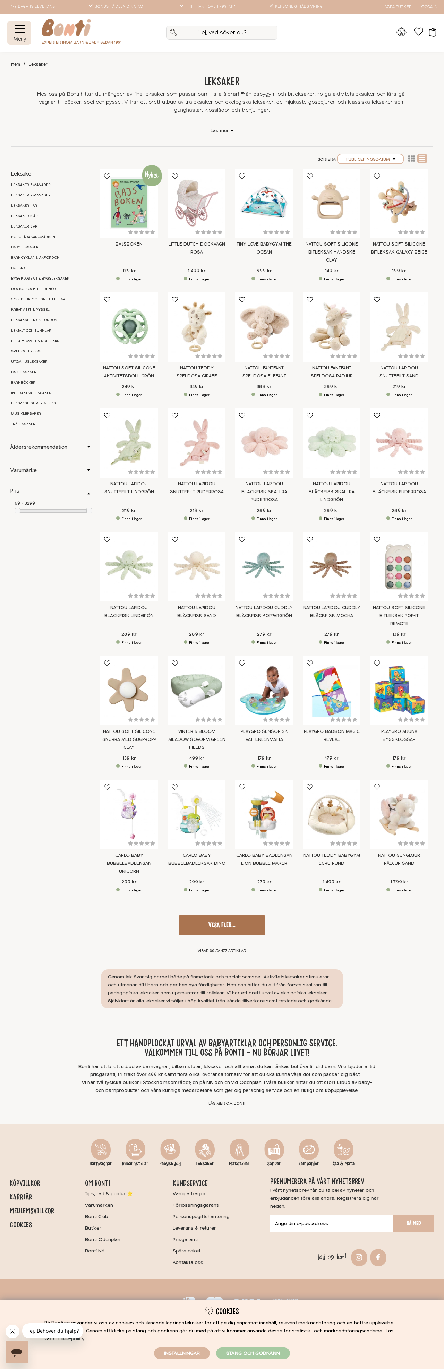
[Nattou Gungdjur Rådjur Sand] (399, 814)
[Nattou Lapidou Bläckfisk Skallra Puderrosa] (264, 443)
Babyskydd (170, 1164)
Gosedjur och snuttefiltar (38, 299)
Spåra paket (186, 1251)
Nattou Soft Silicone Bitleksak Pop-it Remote (399, 615)
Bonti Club (96, 1217)
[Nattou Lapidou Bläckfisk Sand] (197, 566)
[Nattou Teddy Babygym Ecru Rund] (332, 814)
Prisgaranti (185, 1239)
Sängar (274, 1164)
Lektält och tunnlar (31, 330)
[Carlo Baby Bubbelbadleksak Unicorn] (129, 814)
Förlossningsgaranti (196, 1205)
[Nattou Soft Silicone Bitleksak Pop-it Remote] (399, 566)
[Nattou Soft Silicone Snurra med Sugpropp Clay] (129, 690)
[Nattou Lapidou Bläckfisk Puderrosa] (399, 443)
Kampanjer (308, 1164)
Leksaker (38, 64)
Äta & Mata (343, 1164)
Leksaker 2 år (24, 216)
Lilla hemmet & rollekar (35, 341)
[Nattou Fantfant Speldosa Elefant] (264, 327)
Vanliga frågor (189, 1194)
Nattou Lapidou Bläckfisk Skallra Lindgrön (332, 492)
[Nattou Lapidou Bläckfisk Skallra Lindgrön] (332, 443)
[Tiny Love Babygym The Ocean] (264, 203)
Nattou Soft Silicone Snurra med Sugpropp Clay (129, 739)
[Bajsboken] (129, 203)
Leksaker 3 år (24, 226)
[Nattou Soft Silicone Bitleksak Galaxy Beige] (399, 203)
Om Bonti (98, 1183)
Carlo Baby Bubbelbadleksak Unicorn (129, 863)
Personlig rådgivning (299, 7)
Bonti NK (95, 1251)
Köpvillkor (25, 1183)
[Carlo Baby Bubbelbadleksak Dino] (197, 814)
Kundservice (190, 1183)
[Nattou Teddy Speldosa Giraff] (197, 327)
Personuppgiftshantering (201, 1217)
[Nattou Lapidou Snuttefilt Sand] (399, 327)
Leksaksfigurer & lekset (35, 403)
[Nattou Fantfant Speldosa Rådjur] (332, 327)
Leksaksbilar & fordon (34, 320)
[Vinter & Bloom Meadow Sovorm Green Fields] (197, 690)
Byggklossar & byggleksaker (40, 278)
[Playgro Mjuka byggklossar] (399, 690)
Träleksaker (23, 424)
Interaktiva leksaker (31, 393)
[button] (430, 32)
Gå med (414, 1223)
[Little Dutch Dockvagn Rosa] (197, 203)
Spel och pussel (27, 351)
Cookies (21, 1225)
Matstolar (239, 1164)
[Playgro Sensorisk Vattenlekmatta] (264, 690)
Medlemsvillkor (32, 1211)
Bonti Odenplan (102, 1239)
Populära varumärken (33, 237)
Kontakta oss (188, 1262)
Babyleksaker (25, 247)
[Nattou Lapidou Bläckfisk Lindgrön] (129, 566)
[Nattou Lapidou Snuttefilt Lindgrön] (129, 443)
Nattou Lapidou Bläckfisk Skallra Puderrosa (264, 492)
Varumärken (99, 1205)
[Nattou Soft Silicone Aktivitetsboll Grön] (129, 327)
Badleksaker (23, 372)
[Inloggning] (401, 32)
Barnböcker (23, 382)
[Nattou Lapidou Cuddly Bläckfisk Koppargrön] (264, 566)
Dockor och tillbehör (33, 289)
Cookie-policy (68, 1339)
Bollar (18, 268)
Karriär (21, 1197)
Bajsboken (129, 244)
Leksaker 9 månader (31, 195)
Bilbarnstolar (135, 1164)
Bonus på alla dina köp (120, 7)
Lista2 (411, 158)
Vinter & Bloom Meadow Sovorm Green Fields (196, 739)
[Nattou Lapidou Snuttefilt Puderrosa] (197, 443)
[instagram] (358, 1257)
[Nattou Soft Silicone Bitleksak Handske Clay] (332, 203)
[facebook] (377, 1257)
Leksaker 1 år (24, 206)
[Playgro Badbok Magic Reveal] (332, 690)
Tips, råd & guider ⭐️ (109, 1194)
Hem (15, 64)
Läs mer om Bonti (226, 1103)
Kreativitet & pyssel (30, 310)
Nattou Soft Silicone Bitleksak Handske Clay (332, 252)
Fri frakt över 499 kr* (211, 7)
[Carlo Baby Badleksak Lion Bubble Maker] (264, 814)
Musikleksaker (26, 414)
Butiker (93, 1228)
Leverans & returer (194, 1228)
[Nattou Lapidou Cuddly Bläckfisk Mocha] (332, 566)
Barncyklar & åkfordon (35, 258)
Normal (422, 158)
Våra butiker (398, 7)
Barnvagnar (100, 1164)
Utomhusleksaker (29, 362)
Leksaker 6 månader (31, 185)
